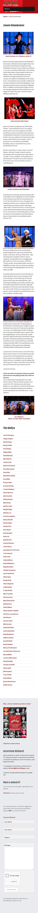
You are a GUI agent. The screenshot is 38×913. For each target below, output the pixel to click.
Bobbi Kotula (7, 685)
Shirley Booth (8, 499)
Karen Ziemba (8, 644)
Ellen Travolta (8, 594)
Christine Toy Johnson (10, 614)
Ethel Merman (8, 455)
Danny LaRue (7, 482)
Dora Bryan (7, 530)
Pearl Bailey (7, 449)
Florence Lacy (7, 597)
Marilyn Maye (7, 509)
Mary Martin (7, 459)
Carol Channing (8, 435)
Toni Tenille (7, 675)
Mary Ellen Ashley (9, 476)
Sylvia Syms (7, 577)
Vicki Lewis (6, 557)
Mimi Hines (7, 503)
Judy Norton (7, 540)
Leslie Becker (7, 587)
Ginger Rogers (8, 439)
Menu (8, 9)
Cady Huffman (8, 560)
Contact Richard (11, 889)
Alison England (8, 584)
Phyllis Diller (7, 452)
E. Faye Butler (7, 590)
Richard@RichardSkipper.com (19, 768)
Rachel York (7, 526)
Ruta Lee (6, 536)
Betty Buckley (8, 661)
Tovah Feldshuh (8, 489)
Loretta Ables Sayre (10, 658)
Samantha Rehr (8, 627)
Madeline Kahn (8, 567)
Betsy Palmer (7, 523)
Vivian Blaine (7, 607)
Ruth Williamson (8, 563)
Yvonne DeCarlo (8, 543)
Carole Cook (7, 462)
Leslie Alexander (8, 631)
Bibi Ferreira (7, 624)
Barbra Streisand (9, 466)
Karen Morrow (8, 492)
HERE (10, 811)
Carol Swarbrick (8, 573)
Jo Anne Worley (8, 486)
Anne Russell (7, 533)
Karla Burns (7, 617)
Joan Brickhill (7, 641)
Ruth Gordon (7, 496)
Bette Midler (7, 654)
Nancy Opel (7, 668)
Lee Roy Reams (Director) (11, 651)
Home (5, 16)
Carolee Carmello (9, 665)
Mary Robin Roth (8, 600)
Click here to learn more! (11, 743)
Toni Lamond (7, 553)
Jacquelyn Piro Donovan (11, 550)
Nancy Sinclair (8, 520)
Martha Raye (7, 442)
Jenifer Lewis (7, 506)
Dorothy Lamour (8, 469)
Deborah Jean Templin (10, 611)
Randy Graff (7, 580)
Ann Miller (6, 479)
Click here (6, 793)
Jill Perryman (7, 671)
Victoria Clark (7, 621)
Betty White (7, 678)
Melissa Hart (7, 604)
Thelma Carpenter (9, 570)
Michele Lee (7, 513)
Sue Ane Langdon (9, 516)
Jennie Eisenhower (9, 681)
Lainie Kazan (7, 546)
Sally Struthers (8, 638)
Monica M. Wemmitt (10, 648)
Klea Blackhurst (8, 634)
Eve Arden (6, 472)
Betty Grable (7, 445)
